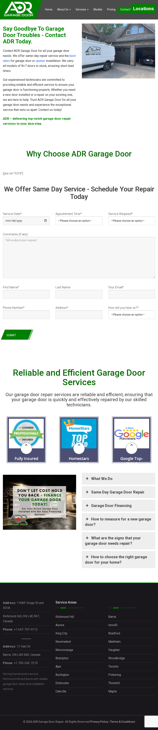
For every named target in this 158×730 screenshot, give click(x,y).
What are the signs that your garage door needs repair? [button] (113, 541)
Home (48, 9)
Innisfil (112, 625)
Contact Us (127, 9)
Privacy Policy (99, 721)
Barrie (112, 617)
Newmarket (63, 641)
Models (97, 9)
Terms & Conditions (122, 721)
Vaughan (114, 650)
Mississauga (64, 650)
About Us (63, 9)
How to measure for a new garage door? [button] (118, 522)
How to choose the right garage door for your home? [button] (116, 560)
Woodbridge (116, 658)
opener (40, 61)
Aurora (59, 625)
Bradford (114, 633)
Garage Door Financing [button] (111, 505)
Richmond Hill (64, 617)
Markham (114, 641)
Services (81, 9)
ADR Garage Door (49, 100)
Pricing (111, 9)
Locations (143, 8)
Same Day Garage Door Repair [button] (118, 492)
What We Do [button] (102, 478)
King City (61, 633)
